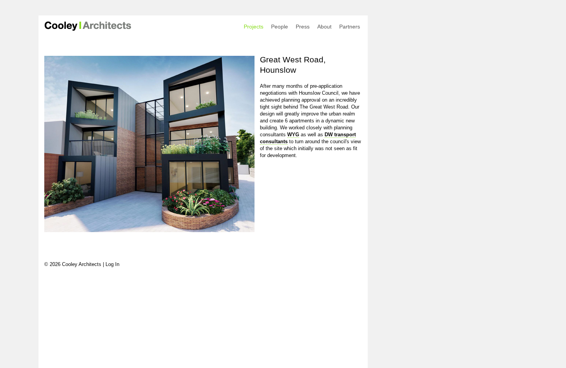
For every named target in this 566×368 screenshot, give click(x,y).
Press (303, 26)
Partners (349, 26)
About (324, 26)
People (279, 26)
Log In (112, 264)
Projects (253, 26)
